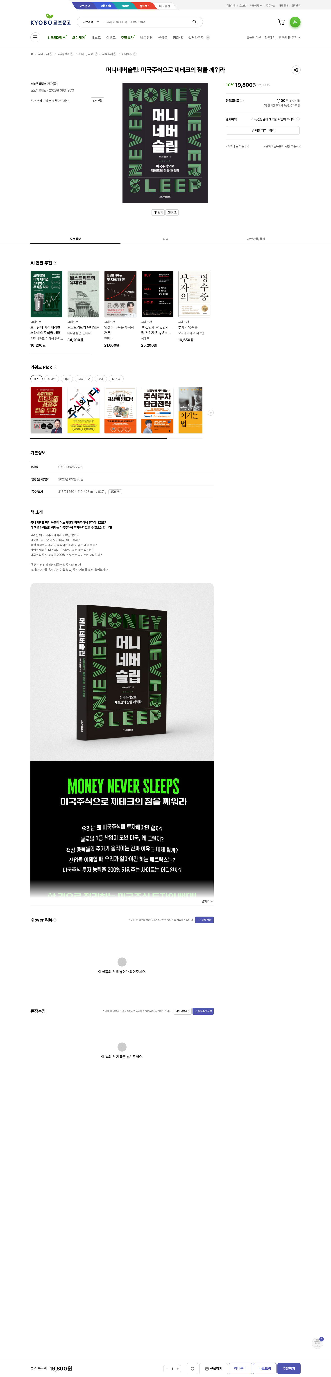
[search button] (194, 22)
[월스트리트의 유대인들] (83, 307)
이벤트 (111, 38)
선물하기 (216, 1368)
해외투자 (127, 54)
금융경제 (107, 54)
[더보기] (208, 37)
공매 (101, 379)
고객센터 (296, 5)
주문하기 (289, 1368)
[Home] (32, 54)
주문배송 (270, 5)
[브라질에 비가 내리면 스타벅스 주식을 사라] (46, 309)
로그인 (242, 5)
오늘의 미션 (254, 37)
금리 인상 (84, 379)
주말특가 (127, 38)
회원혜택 (254, 5)
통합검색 (87, 22)
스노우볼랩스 (38, 83)
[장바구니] (281, 22)
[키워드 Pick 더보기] (211, 413)
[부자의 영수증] (194, 307)
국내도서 (43, 54)
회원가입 (231, 5)
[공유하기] (296, 69)
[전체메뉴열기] (35, 37)
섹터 (67, 379)
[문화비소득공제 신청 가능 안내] (299, 146)
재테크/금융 (86, 54)
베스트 (96, 38)
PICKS (178, 38)
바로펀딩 (146, 38)
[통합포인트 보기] (242, 100)
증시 (36, 379)
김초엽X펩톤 (57, 38)
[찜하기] (192, 1368)
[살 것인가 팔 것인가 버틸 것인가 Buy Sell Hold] (157, 309)
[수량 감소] (167, 1368)
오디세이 (78, 38)
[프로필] (295, 22)
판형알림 (115, 491)
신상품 (163, 38)
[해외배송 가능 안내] (247, 146)
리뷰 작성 (206, 920)
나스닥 (116, 379)
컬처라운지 (196, 38)
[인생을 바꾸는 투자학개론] (120, 309)
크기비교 (172, 212)
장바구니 (240, 1368)
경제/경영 (63, 54)
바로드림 (264, 1368)
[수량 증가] (177, 1368)
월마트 (52, 379)
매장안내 (283, 5)
